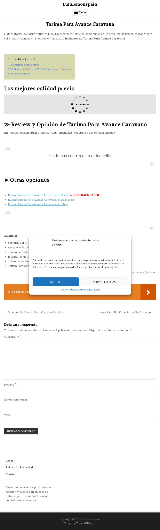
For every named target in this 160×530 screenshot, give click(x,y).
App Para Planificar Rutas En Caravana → (128, 312)
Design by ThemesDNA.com (80, 523)
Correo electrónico (16, 400)
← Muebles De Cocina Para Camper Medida (33, 312)
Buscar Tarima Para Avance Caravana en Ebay (38, 204)
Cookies (64, 290)
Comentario (12, 337)
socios (57, 264)
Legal (97, 290)
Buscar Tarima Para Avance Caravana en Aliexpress (41, 200)
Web (7, 415)
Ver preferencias (104, 281)
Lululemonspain (80, 4)
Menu (82, 12)
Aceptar (55, 281)
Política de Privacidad (81, 290)
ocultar (30, 59)
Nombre (10, 385)
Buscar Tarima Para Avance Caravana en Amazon (40, 195)
